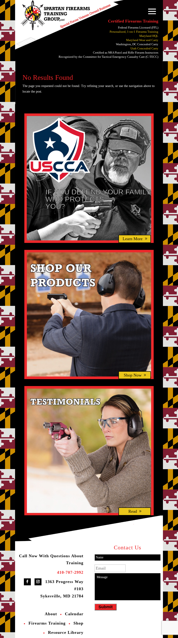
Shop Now (133, 375)
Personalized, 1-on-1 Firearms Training (134, 31)
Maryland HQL (148, 36)
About (51, 614)
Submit (106, 607)
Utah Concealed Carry (144, 48)
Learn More (133, 238)
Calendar (74, 614)
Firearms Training (47, 623)
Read (132, 511)
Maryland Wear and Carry (142, 40)
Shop (78, 623)
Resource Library (65, 632)
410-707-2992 (70, 572)
